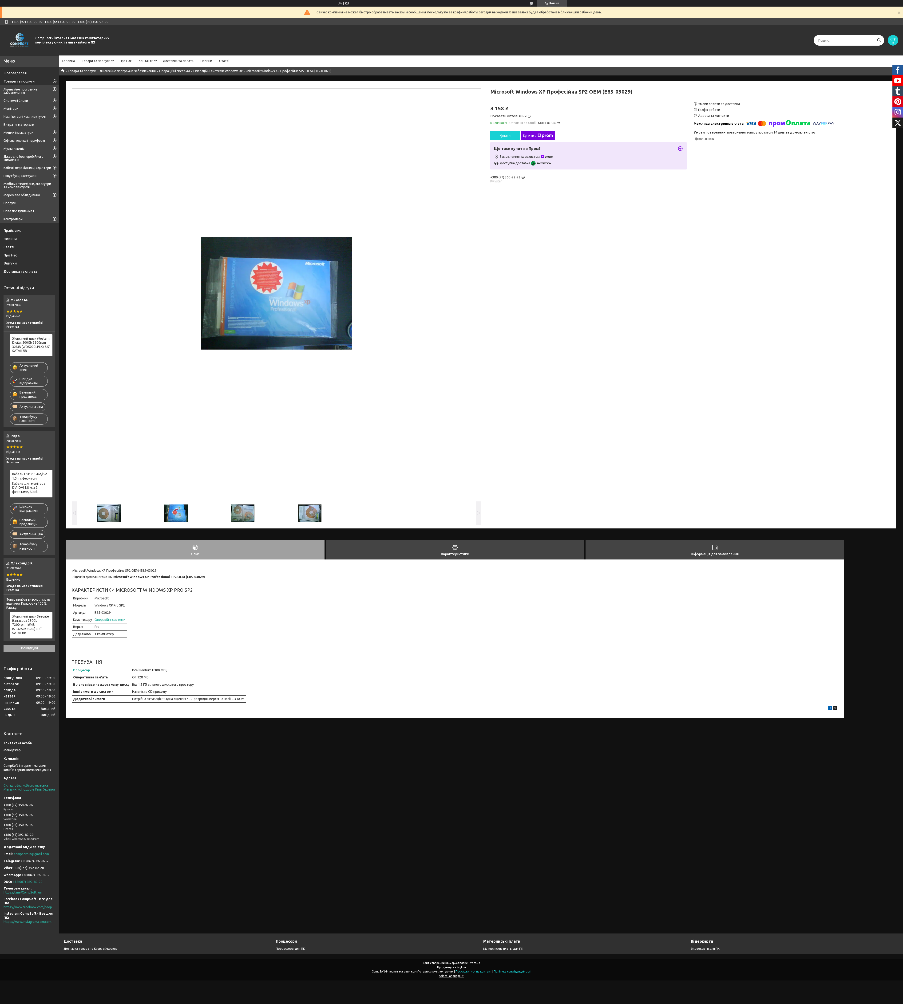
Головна (68, 61)
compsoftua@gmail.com (31, 854)
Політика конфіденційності (512, 971)
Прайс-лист (13, 230)
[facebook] (830, 709)
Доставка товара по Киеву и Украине (90, 948)
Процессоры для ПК (290, 948)
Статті (224, 61)
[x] (835, 709)
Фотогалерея (15, 73)
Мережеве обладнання (22, 195)
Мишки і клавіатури (18, 132)
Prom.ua (474, 963)
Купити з (529, 136)
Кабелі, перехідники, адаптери (27, 168)
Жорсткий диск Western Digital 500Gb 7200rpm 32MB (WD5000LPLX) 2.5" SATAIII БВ (31, 345)
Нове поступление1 (19, 211)
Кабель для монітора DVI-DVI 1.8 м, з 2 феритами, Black (28, 488)
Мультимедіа (14, 148)
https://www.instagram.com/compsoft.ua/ (29, 922)
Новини (206, 61)
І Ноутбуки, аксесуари (20, 176)
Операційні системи (174, 71)
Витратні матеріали (19, 124)
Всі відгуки (29, 648)
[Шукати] (879, 40)
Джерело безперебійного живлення (24, 158)
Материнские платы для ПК (503, 948)
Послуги (10, 203)
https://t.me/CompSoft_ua (23, 892)
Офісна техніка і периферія (24, 140)
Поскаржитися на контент (473, 971)
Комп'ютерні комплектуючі (25, 116)
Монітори (11, 108)
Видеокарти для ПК (705, 948)
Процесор (81, 670)
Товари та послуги (96, 61)
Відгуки (10, 263)
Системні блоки (16, 100)
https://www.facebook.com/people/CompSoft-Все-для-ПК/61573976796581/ (29, 907)
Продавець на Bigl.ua (451, 967)
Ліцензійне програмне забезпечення (128, 71)
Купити (505, 136)
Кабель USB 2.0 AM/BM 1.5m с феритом (29, 476)
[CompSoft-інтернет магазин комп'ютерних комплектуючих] (19, 40)
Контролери (13, 219)
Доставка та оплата (178, 61)
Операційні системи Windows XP (218, 71)
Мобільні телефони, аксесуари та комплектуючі (27, 185)
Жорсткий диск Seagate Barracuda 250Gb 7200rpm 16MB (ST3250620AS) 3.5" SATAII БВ (30, 624)
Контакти (146, 61)
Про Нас (126, 61)
